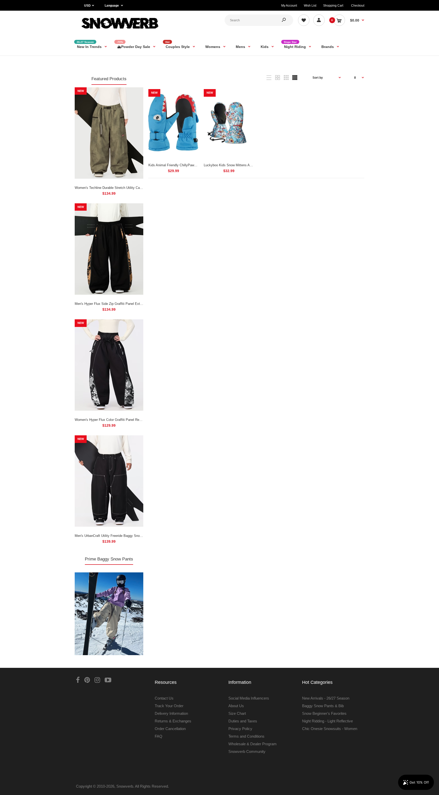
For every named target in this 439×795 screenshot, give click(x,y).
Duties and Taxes (242, 721)
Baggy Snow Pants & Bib (323, 706)
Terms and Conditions (246, 736)
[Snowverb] (119, 31)
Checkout (357, 5)
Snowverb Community (246, 751)
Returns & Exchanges (173, 721)
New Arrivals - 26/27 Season (325, 698)
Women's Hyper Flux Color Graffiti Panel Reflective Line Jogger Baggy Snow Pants (136, 420)
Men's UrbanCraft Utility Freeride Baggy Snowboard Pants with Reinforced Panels (135, 536)
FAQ (158, 736)
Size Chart (237, 713)
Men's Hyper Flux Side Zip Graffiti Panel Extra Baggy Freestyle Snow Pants (131, 304)
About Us (236, 706)
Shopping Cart (333, 5)
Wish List (310, 5)
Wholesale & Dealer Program (252, 744)
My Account (289, 5)
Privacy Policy (240, 728)
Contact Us (164, 698)
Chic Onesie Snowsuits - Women (329, 728)
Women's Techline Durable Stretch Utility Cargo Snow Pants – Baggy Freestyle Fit (135, 188)
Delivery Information (171, 713)
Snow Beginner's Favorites (324, 713)
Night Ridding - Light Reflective (327, 721)
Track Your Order (169, 706)
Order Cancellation (170, 728)
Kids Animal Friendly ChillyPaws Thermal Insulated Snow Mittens (196, 165)
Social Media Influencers (248, 698)
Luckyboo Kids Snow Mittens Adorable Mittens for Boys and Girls (252, 165)
